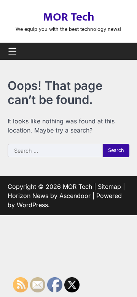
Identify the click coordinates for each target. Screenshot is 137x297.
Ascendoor (75, 196)
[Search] (123, 51)
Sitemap (109, 186)
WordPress (32, 205)
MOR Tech (68, 17)
